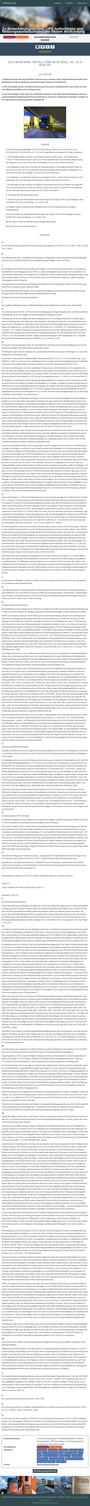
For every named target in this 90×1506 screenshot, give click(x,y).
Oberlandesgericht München (48, 1464)
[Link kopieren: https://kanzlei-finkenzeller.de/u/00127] (42, 47)
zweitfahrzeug (61, 1461)
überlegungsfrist (64, 1456)
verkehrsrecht (52, 1450)
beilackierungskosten (50, 1456)
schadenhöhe (63, 1450)
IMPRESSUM (37, 1503)
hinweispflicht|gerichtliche (46, 1461)
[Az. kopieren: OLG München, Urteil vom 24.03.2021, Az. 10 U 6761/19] (37, 47)
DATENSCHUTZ (51, 1503)
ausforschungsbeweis (56, 1459)
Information (81, 3)
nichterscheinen (42, 1459)
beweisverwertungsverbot (74, 1459)
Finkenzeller (9, 3)
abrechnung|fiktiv (70, 1453)
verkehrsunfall (42, 1450)
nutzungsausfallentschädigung (52, 1453)
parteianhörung (77, 1456)
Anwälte (57, 3)
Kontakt (69, 3)
